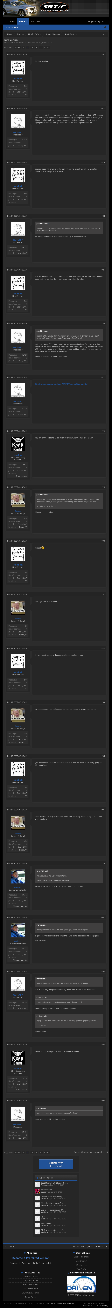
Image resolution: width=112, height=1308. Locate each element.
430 (25, 518)
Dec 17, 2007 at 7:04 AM (17, 594)
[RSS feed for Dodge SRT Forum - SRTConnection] (106, 1246)
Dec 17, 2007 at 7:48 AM (17, 917)
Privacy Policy (102, 1305)
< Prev (17, 47)
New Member (46, 1189)
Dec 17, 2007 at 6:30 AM (17, 377)
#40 (103, 1101)
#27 (103, 377)
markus (18, 455)
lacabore (44, 1198)
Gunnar (44, 1185)
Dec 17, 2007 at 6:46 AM (17, 487)
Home (12, 21)
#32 (103, 648)
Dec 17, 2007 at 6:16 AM (17, 108)
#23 (103, 162)
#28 (103, 431)
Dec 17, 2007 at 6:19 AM (17, 216)
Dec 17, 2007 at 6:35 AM (17, 431)
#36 (103, 863)
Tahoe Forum (30, 1297)
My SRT (44, 1216)
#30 (103, 541)
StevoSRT (37, 42)
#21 (103, 54)
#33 (103, 702)
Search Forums (12, 27)
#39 (103, 1044)
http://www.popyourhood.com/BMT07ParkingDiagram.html (61, 384)
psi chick (18, 78)
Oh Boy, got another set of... (52, 1230)
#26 (103, 323)
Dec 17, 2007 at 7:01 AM (17, 541)
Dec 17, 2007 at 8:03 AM (17, 1044)
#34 (103, 756)
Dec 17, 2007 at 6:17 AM (17, 162)
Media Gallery (81, 1261)
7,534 (25, 464)
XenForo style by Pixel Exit (61, 1303)
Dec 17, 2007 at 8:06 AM (17, 1101)
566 (25, 86)
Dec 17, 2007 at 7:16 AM (17, 648)
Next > (46, 47)
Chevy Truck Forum (30, 1276)
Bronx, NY (23, 527)
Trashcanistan (21, 476)
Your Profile (81, 1269)
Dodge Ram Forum (30, 1280)
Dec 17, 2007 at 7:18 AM (17, 702)
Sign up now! (56, 1164)
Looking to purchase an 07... (52, 1210)
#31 (103, 594)
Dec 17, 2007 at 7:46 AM (17, 863)
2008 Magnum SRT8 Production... (54, 1183)
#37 (103, 917)
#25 (103, 270)
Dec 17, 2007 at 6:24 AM (17, 323)
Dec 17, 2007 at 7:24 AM (17, 810)
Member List (81, 1265)
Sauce (18, 511)
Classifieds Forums (81, 1257)
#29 (103, 487)
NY (26, 95)
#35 (103, 810)
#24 (103, 216)
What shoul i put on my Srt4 (52, 1203)
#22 (103, 108)
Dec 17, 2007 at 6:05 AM (17, 54)
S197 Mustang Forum (30, 1293)
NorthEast (20, 42)
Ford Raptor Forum (30, 1289)
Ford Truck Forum (30, 1284)
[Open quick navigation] (104, 34)
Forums (23, 21)
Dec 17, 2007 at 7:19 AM (17, 756)
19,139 (24, 140)
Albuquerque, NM (20, 906)
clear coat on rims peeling (51, 1196)
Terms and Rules (88, 1305)
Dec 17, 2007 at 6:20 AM (17, 270)
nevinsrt (18, 887)
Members (35, 21)
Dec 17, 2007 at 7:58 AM (17, 971)
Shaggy (44, 1192)
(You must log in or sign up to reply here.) (91, 1152)
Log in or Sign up (96, 21)
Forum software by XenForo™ (27, 1303)
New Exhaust (46, 1223)
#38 (103, 971)
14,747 (24, 895)
